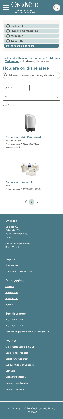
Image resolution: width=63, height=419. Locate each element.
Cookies (9, 286)
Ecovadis (10, 370)
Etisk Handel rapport (16, 352)
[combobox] (16, 87)
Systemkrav (11, 298)
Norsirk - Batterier (15, 389)
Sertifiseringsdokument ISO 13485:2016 (27, 331)
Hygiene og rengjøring (32, 58)
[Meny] (6, 7)
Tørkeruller (12, 61)
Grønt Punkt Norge (15, 376)
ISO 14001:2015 (14, 325)
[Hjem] (24, 7)
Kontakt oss (11, 265)
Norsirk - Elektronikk (16, 383)
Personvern (11, 292)
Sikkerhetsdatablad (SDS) (19, 346)
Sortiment (9, 58)
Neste (35, 202)
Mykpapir (54, 58)
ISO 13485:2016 (14, 319)
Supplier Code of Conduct (19, 364)
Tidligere (27, 202)
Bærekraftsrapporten (16, 358)
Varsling (9, 304)
